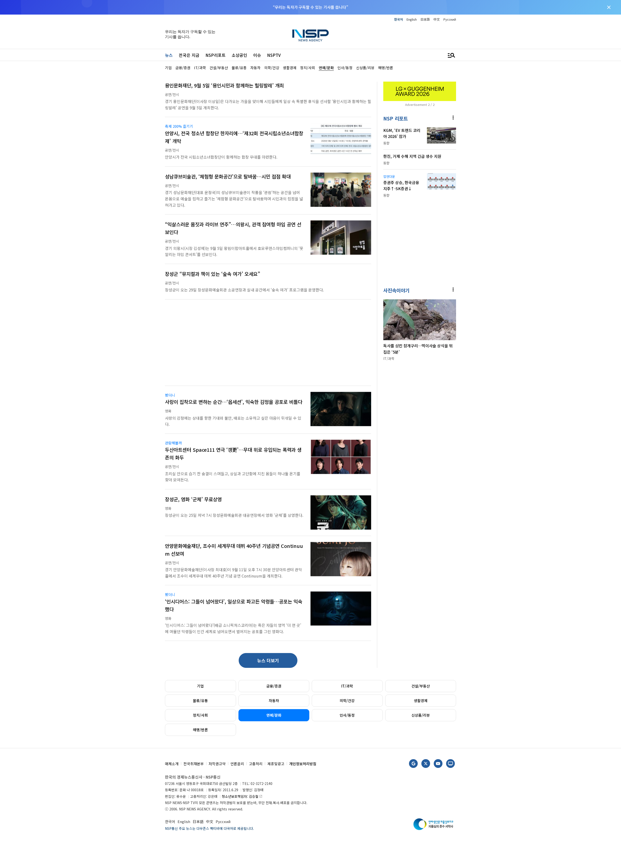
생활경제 (420, 700)
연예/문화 (273, 715)
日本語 (425, 19)
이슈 (257, 55)
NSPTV (274, 55)
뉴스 (169, 55)
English (412, 19)
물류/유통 (200, 700)
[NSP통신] (310, 35)
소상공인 (239, 55)
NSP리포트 (215, 55)
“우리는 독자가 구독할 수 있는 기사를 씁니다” (310, 7)
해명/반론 (200, 729)
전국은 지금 (189, 55)
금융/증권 (273, 685)
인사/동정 (347, 715)
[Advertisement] (481, 131)
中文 (436, 19)
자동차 (274, 700)
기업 (200, 685)
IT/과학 (347, 685)
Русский (449, 19)
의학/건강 (347, 700)
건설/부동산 (420, 685)
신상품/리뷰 (420, 715)
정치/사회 (200, 715)
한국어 (398, 19)
